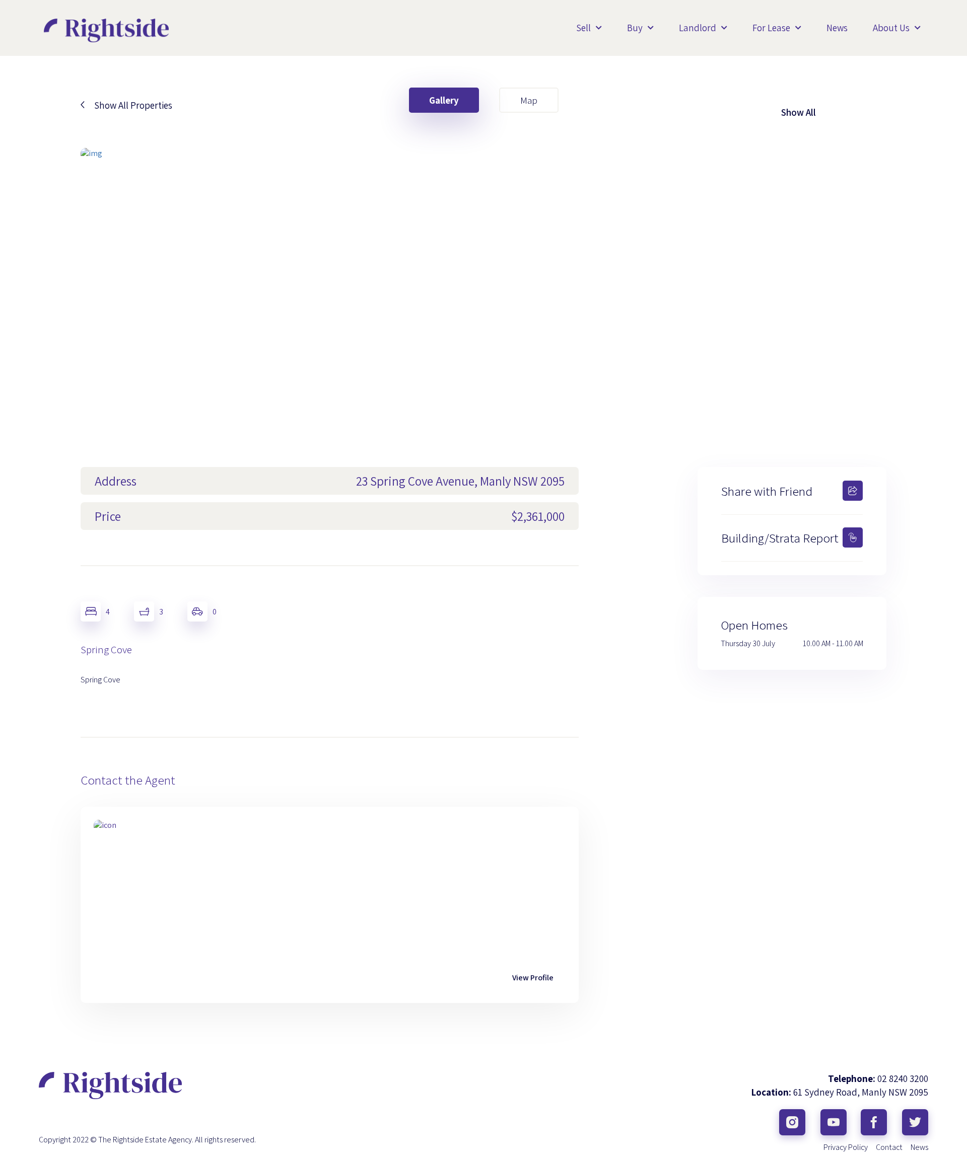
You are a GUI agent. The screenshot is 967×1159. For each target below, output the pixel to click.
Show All (798, 112)
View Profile (533, 977)
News (837, 28)
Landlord (697, 28)
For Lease (771, 28)
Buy (635, 28)
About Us (891, 28)
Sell (583, 28)
